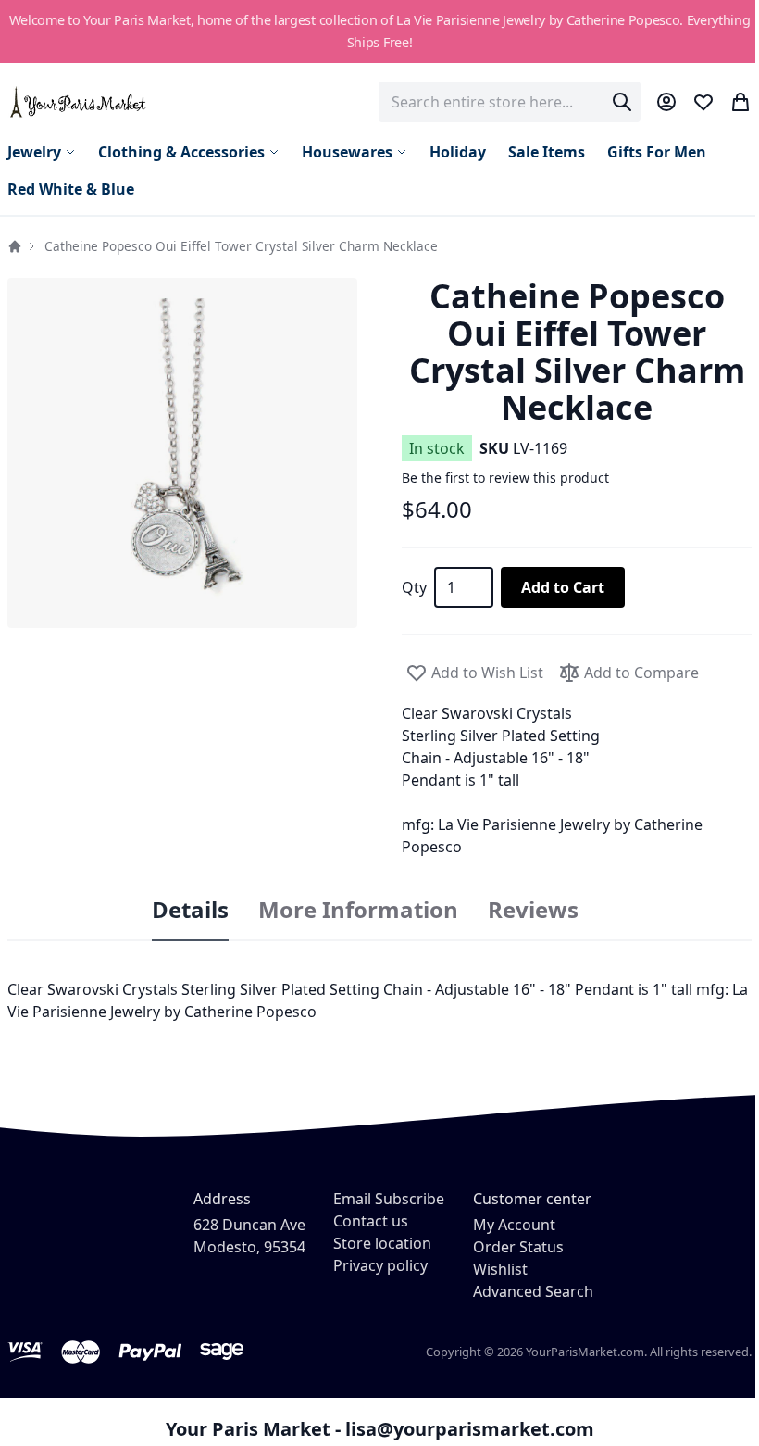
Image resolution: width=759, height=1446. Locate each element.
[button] (182, 453)
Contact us (370, 1221)
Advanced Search (533, 1291)
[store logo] (79, 101)
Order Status (518, 1247)
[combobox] (510, 102)
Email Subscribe (388, 1198)
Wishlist (500, 1269)
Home (14, 246)
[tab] (190, 910)
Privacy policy (380, 1265)
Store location (382, 1243)
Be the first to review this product (505, 477)
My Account (514, 1224)
